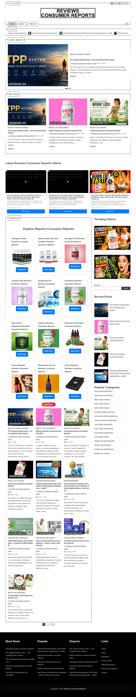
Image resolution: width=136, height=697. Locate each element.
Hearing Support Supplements (105, 420)
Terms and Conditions (109, 669)
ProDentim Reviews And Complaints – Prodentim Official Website (20, 543)
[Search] (126, 24)
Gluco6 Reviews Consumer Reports (50, 668)
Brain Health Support (102, 408)
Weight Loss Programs (16, 592)
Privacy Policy (106, 661)
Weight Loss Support (98, 127)
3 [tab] (70, 88)
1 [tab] (66, 88)
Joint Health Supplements (103, 428)
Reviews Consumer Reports (75, 689)
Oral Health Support (101, 437)
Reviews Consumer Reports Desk (83, 63)
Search (97, 285)
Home (11, 24)
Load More (48, 404)
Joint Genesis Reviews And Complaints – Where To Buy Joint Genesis (48, 543)
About (21, 24)
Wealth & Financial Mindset (80, 54)
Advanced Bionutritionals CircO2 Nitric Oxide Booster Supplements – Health (42, 33)
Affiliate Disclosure (108, 665)
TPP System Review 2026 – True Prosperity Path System (90, 33)
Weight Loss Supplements (59, 127)
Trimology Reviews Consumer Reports (105, 130)
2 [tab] (68, 88)
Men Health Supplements (103, 433)
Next (53, 624)
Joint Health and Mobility (45, 538)
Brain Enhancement (71, 480)
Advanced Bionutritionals (46, 480)
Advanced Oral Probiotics (18, 538)
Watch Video (26, 211)
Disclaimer (105, 657)
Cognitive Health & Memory (74, 538)
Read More (73, 76)
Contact (32, 24)
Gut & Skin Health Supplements (106, 416)
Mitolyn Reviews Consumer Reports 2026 (65, 130)
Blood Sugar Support (102, 399)
